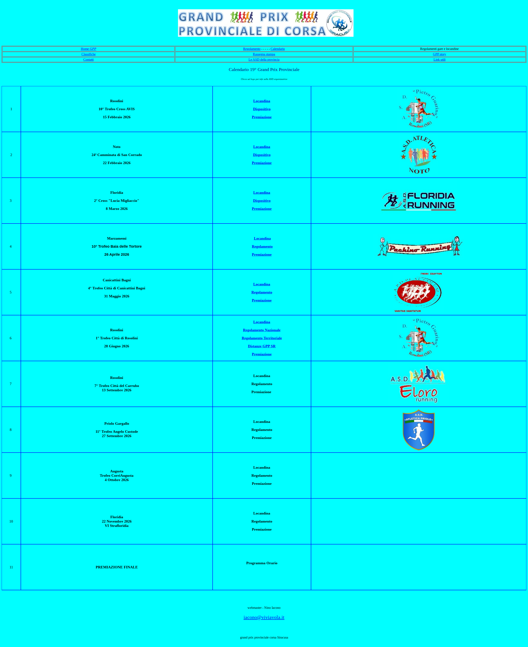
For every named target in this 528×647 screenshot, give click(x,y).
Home (88, 49)
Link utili (440, 59)
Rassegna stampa (264, 54)
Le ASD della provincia (264, 59)
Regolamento (251, 49)
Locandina (262, 238)
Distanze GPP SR (262, 346)
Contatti (88, 59)
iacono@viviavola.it (264, 617)
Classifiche (88, 54)
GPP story (439, 54)
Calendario (278, 49)
